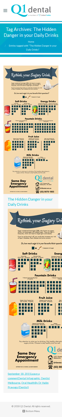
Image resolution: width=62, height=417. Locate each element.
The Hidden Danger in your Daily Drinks (30, 202)
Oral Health (28, 382)
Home (31, 41)
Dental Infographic (29, 378)
